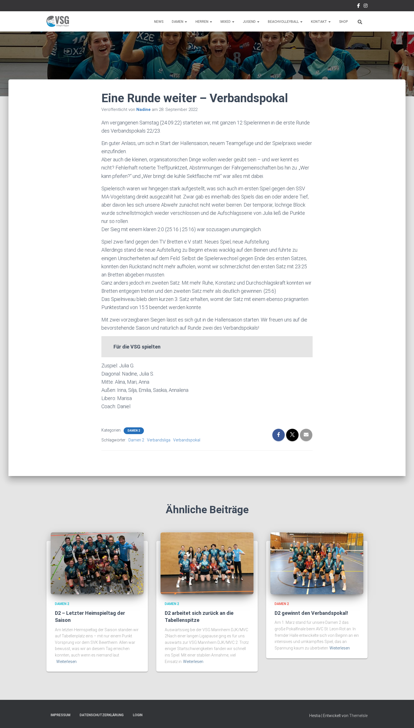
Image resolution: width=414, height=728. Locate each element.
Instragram (366, 6)
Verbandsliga (158, 440)
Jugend (250, 22)
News (158, 22)
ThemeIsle (358, 715)
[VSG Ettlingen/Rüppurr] (57, 21)
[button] (185, 22)
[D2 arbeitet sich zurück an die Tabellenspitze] (207, 562)
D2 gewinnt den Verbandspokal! (311, 613)
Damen (178, 22)
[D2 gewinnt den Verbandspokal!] (316, 562)
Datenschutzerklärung (102, 715)
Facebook (358, 6)
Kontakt (319, 22)
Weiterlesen (66, 661)
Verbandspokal (186, 440)
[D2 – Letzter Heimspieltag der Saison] (97, 562)
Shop (343, 22)
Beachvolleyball (284, 22)
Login (138, 715)
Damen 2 (134, 430)
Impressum (60, 715)
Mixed (226, 22)
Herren (202, 22)
